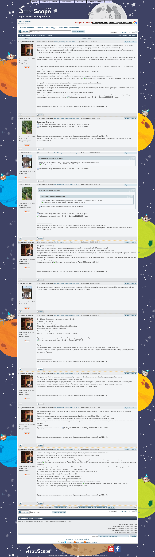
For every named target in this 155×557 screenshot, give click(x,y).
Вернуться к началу (20, 115)
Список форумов (27, 28)
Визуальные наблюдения (69, 28)
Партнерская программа (95, 1)
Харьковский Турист (62, 551)
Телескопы (45, 1)
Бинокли (54, 1)
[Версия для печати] (135, 508)
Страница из (126, 32)
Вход (108, 1)
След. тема (131, 35)
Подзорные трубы (67, 1)
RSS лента (80, 542)
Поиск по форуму (24, 22)
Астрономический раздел (46, 28)
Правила (34, 1)
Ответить (21, 31)
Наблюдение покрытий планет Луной (35, 35)
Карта (62, 542)
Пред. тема (122, 35)
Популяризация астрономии (86, 551)
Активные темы (23, 24)
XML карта (70, 542)
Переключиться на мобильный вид (77, 539)
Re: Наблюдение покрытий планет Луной (66, 118)
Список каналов (91, 542)
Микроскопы (80, 1)
